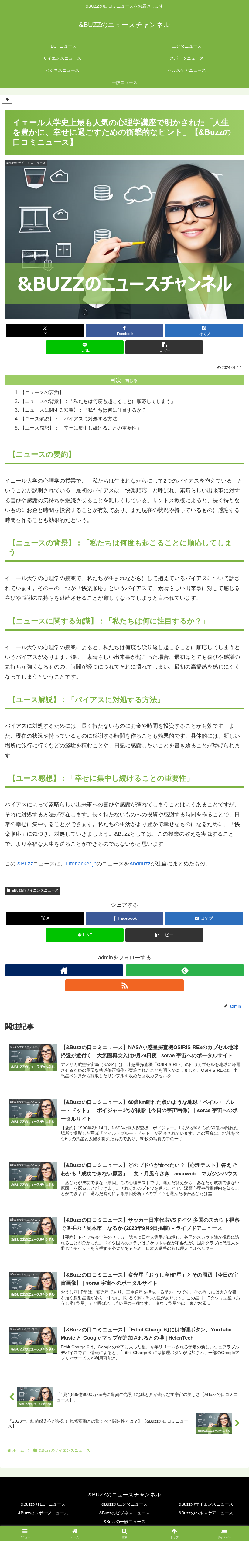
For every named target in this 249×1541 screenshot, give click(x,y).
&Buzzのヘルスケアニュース (206, 1512)
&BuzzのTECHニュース (43, 1504)
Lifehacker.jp (81, 864)
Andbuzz (140, 864)
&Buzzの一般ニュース (124, 1521)
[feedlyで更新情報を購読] (185, 970)
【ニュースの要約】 (42, 392)
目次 (115, 380)
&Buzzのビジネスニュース (124, 1512)
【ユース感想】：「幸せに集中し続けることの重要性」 (81, 427)
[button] (164, 347)
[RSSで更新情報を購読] (124, 985)
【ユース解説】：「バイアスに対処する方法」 (71, 418)
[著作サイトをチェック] (64, 970)
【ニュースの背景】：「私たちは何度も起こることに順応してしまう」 (98, 401)
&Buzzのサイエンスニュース (35, 890)
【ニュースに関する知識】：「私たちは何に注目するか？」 (85, 410)
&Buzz (24, 864)
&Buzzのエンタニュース (124, 1504)
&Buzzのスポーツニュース (43, 1512)
